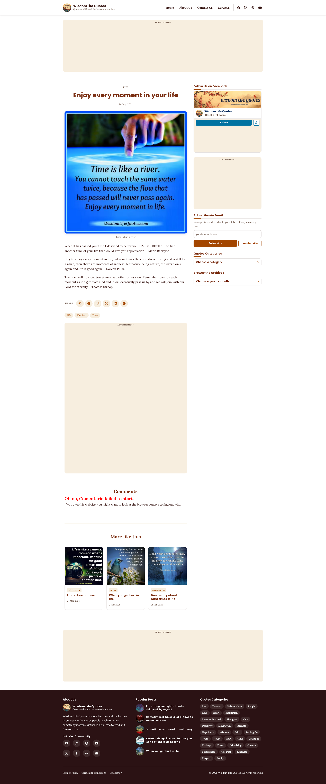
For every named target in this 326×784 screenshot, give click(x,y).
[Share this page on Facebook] (256, 122)
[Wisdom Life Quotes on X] (66, 753)
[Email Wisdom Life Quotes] (96, 753)
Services (224, 8)
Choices (251, 745)
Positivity (207, 725)
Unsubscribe (249, 243)
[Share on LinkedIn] (115, 303)
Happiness (208, 732)
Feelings (206, 745)
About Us (185, 8)
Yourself (216, 706)
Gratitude (254, 738)
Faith (237, 732)
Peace (220, 745)
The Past (81, 315)
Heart (216, 712)
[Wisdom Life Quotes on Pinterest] (253, 7)
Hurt (228, 738)
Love (204, 712)
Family (220, 758)
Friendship (235, 745)
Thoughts (232, 719)
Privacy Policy (70, 772)
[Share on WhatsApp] (80, 303)
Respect (206, 758)
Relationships (234, 706)
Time (95, 315)
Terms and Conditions (94, 772)
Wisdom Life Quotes (218, 111)
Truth (205, 738)
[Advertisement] (163, 48)
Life (125, 87)
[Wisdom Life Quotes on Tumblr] (76, 753)
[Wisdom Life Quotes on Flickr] (86, 753)
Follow (224, 122)
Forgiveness (208, 751)
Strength (241, 725)
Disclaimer (116, 772)
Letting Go (252, 732)
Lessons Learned (211, 719)
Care (245, 719)
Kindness (242, 751)
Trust (217, 738)
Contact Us (205, 8)
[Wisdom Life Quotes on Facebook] (238, 7)
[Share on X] (106, 303)
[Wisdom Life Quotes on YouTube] (260, 7)
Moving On (224, 725)
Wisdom (224, 732)
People (251, 706)
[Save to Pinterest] (124, 303)
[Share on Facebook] (89, 303)
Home (170, 8)
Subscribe (215, 243)
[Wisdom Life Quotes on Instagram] (245, 7)
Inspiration (231, 712)
